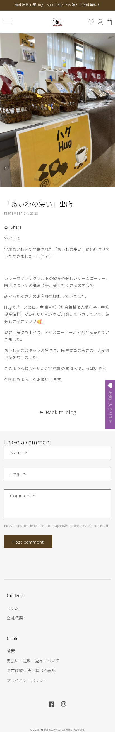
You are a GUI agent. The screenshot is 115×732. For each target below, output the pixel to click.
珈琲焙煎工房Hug (51, 729)
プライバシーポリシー (27, 680)
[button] (7, 22)
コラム (13, 608)
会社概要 (15, 618)
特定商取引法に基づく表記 (31, 670)
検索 (11, 651)
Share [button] (16, 227)
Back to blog (61, 412)
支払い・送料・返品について (33, 660)
